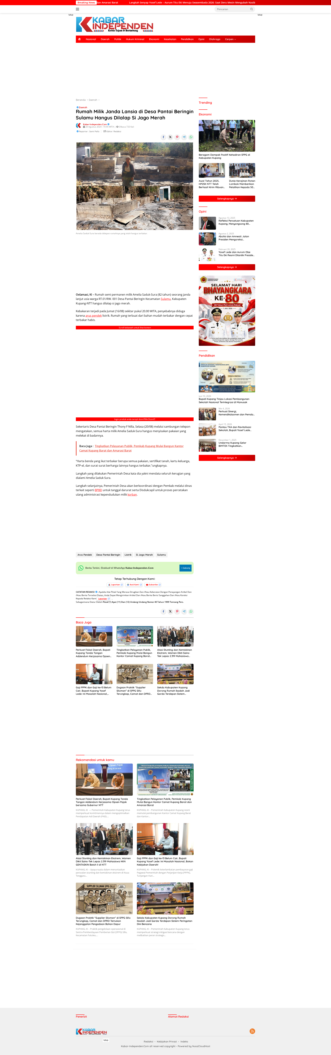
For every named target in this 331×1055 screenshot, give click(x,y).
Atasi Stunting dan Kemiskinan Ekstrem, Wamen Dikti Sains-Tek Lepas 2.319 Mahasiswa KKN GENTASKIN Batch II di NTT (175, 653)
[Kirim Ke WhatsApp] (191, 137)
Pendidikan (187, 39)
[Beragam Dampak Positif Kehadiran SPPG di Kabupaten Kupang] (227, 136)
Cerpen (229, 39)
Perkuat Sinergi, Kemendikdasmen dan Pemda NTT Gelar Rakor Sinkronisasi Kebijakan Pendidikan (236, 413)
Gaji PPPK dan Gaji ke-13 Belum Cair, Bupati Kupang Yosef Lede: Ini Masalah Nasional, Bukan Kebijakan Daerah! (93, 690)
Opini (201, 39)
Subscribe (153, 584)
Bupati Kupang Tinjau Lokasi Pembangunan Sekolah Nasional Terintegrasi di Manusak (224, 401)
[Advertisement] (60, 65)
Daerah (105, 39)
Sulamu (166, 299)
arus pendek (94, 316)
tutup (71, 15)
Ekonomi (154, 39)
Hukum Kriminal (135, 39)
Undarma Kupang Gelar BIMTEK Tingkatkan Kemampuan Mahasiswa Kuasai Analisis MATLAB (233, 444)
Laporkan (115, 584)
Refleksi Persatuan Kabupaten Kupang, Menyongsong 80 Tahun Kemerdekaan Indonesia (237, 222)
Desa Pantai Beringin (108, 554)
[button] (251, 9)
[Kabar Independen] (114, 24)
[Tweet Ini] (170, 137)
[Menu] (78, 9)
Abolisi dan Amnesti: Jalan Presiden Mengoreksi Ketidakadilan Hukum (234, 238)
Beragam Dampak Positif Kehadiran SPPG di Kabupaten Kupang (224, 156)
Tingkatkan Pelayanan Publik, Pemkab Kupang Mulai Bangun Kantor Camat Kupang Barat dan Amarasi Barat (134, 653)
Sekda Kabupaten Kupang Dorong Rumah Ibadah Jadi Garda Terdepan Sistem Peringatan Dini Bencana (173, 690)
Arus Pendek (85, 554)
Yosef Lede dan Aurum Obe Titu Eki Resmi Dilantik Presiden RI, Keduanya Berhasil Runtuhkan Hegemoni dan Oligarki (236, 254)
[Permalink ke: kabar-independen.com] (78, 125)
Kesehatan (170, 39)
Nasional (91, 39)
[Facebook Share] (163, 137)
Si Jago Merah (144, 554)
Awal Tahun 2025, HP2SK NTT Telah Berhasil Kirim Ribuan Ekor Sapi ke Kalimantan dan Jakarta (211, 184)
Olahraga (214, 39)
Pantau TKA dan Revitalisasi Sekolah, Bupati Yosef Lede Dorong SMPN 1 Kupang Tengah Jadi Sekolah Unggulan (237, 429)
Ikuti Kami (134, 584)
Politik (117, 39)
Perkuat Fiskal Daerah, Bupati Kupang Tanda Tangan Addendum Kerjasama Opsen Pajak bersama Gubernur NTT (93, 653)
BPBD (98, 490)
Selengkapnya (225, 198)
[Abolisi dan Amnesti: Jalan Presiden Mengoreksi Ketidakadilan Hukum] (207, 238)
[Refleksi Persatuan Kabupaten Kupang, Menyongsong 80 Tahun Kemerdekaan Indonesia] (207, 223)
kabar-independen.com (95, 124)
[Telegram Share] (184, 137)
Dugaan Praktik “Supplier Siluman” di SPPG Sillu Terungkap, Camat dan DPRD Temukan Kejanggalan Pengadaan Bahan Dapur (133, 690)
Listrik (128, 554)
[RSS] (252, 1031)
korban (132, 494)
